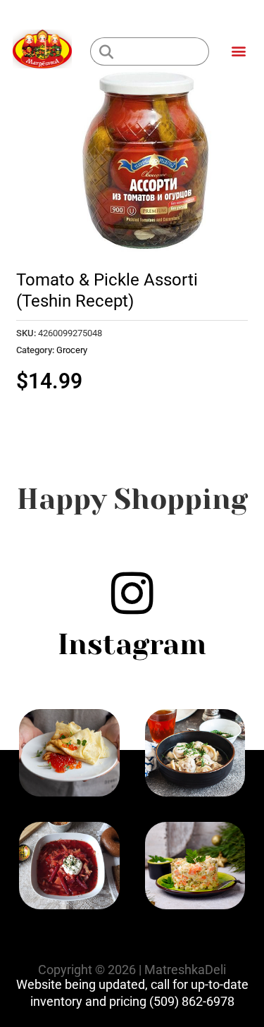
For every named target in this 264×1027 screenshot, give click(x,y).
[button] (238, 50)
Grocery (71, 350)
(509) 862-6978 (191, 1001)
